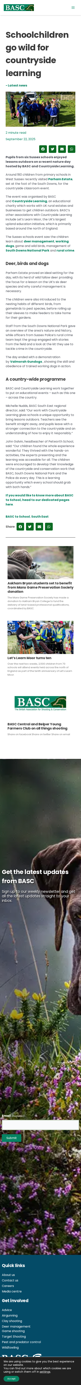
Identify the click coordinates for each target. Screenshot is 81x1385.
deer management (39, 241)
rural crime (65, 250)
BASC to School (18, 516)
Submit (11, 1138)
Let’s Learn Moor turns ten (29, 658)
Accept (11, 1378)
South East (40, 516)
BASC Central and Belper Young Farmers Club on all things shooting (37, 726)
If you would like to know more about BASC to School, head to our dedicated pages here (39, 500)
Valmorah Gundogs (26, 361)
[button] (43, 149)
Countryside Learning (29, 201)
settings (45, 1371)
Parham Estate (60, 179)
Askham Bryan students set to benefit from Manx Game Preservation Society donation (40, 587)
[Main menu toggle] (73, 7)
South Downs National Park (27, 250)
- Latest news (16, 85)
